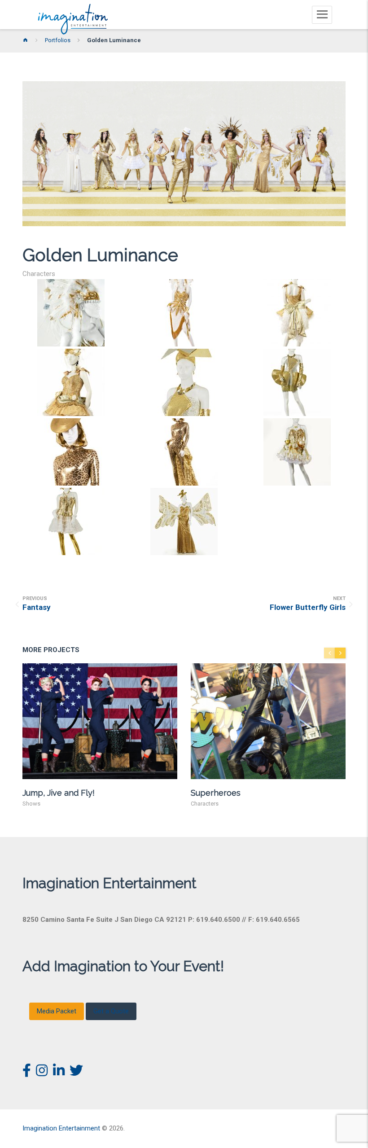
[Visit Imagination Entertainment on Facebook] (26, 1073)
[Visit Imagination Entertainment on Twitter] (76, 1073)
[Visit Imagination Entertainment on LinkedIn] (59, 1073)
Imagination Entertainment (61, 1128)
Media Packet (56, 1011)
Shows (31, 803)
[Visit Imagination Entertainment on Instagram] (42, 1073)
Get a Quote (111, 1011)
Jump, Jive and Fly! (58, 792)
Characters (38, 274)
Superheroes (216, 792)
